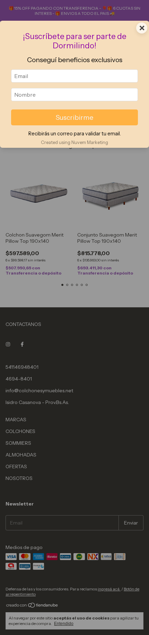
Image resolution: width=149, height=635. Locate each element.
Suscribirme (74, 117)
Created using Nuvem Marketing (74, 142)
